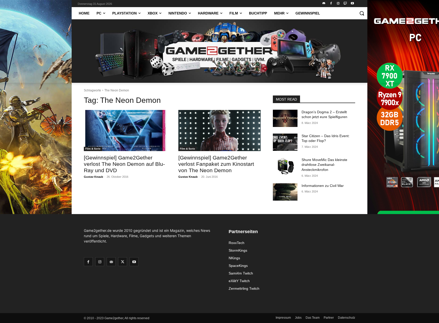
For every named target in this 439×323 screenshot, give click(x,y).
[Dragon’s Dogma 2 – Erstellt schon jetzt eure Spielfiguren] (285, 118)
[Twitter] (122, 261)
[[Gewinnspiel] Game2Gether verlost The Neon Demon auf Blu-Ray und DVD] (125, 130)
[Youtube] (352, 4)
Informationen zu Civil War (323, 186)
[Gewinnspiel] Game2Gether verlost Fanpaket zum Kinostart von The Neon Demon (216, 164)
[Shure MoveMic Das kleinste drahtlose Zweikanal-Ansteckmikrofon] (285, 166)
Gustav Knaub (93, 176)
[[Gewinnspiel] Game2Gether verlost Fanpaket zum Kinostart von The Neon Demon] (219, 130)
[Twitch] (345, 4)
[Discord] (324, 4)
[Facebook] (331, 4)
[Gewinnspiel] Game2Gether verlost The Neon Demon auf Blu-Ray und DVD (124, 164)
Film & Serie (93, 148)
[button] (362, 13)
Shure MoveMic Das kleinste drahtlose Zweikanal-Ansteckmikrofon (324, 165)
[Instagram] (338, 4)
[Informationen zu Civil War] (285, 192)
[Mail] (111, 261)
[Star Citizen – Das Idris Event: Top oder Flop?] (285, 142)
